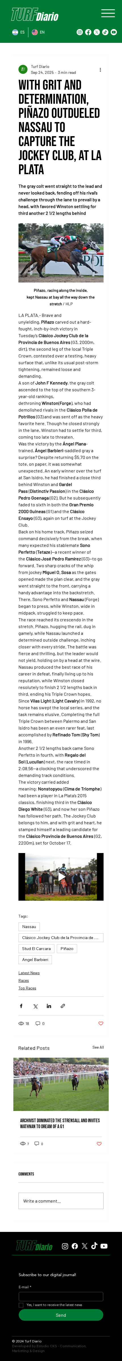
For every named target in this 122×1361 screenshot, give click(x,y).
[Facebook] (88, 32)
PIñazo (66, 948)
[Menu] (108, 13)
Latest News (29, 972)
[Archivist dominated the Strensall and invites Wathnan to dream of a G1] (61, 1084)
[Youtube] (114, 32)
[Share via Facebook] (21, 1006)
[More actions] (100, 69)
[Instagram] (80, 32)
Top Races (27, 988)
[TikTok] (105, 32)
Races (23, 980)
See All (98, 1047)
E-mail (25, 1287)
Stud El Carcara (36, 948)
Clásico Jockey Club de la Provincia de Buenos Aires (63, 937)
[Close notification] (114, 1321)
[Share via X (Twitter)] (35, 1006)
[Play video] (61, 877)
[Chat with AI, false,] (111, 1350)
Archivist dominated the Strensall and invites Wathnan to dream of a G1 (60, 1124)
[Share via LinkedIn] (49, 1006)
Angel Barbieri (35, 959)
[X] (97, 32)
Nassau (29, 926)
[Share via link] (63, 1006)
